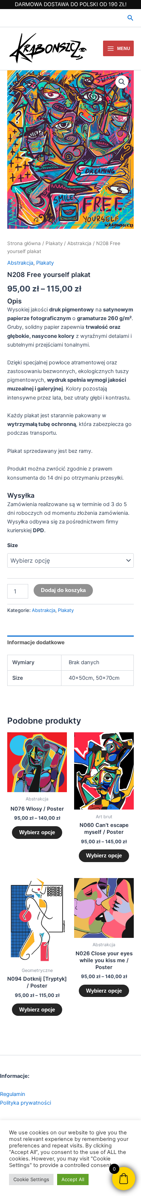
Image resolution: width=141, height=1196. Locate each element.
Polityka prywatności (25, 1103)
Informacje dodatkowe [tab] (36, 642)
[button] (130, 17)
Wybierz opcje (37, 832)
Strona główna (24, 243)
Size (12, 545)
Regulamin (12, 1094)
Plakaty (54, 243)
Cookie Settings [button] (31, 1179)
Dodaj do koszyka (63, 590)
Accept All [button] (72, 1179)
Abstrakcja (79, 243)
